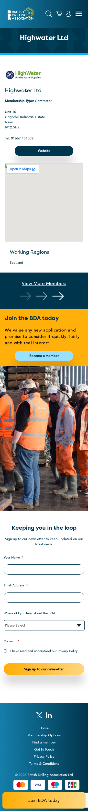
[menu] (78, 14)
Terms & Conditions (44, 763)
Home (44, 728)
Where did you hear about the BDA (29, 613)
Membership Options (44, 735)
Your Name (13, 557)
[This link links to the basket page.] (59, 14)
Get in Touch (44, 749)
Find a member (44, 742)
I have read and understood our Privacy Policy (44, 651)
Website (44, 150)
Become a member (44, 356)
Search (49, 14)
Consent (11, 641)
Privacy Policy (44, 756)
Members (44, 283)
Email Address (16, 585)
